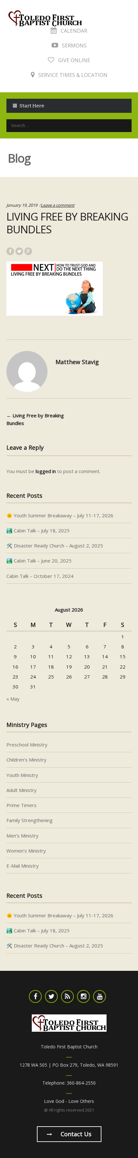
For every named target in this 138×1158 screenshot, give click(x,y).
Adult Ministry (21, 790)
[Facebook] (35, 996)
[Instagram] (83, 996)
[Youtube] (99, 996)
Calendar (73, 30)
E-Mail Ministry (22, 865)
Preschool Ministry (26, 744)
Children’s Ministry (26, 759)
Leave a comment (57, 205)
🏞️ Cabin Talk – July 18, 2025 (38, 530)
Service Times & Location (72, 75)
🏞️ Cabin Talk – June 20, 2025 (39, 560)
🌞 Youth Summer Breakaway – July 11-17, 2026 (59, 515)
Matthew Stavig (77, 362)
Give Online (73, 60)
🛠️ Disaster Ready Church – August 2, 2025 (54, 545)
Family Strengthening (29, 820)
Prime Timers (21, 805)
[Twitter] (51, 996)
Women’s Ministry (26, 850)
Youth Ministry (22, 775)
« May (13, 699)
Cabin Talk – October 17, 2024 (39, 576)
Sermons (74, 45)
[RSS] (67, 996)
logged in (46, 471)
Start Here (32, 106)
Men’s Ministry (22, 835)
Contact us (75, 1134)
